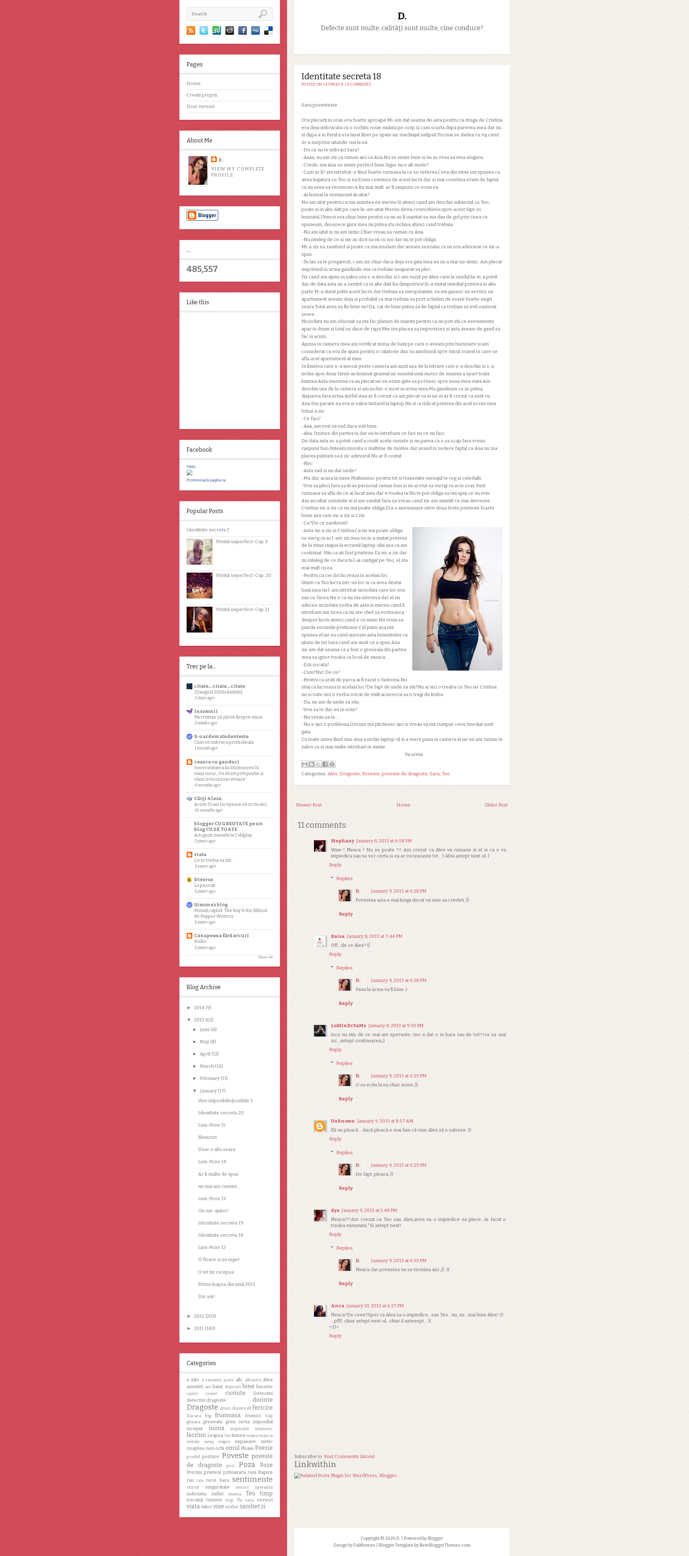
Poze (266, 1465)
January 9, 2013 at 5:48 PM (369, 1210)
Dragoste (202, 1407)
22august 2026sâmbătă (218, 692)
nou (210, 1448)
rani (252, 1472)
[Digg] (255, 33)
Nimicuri (207, 1137)
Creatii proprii (202, 95)
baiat (217, 1386)
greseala (212, 1421)
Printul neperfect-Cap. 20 (243, 575)
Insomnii (206, 711)
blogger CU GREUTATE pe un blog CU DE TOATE (228, 826)
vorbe (231, 1506)
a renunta (211, 1379)
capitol (192, 1393)
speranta (264, 1487)
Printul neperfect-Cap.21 (242, 609)
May (205, 1041)
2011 (199, 1328)
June (205, 1029)
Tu (239, 1500)
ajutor (229, 1380)
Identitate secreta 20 (221, 1112)
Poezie (264, 1447)
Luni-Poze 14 (212, 1161)
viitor (206, 1506)
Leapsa (215, 1435)
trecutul (195, 1500)
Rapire (265, 1472)
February (210, 1078)
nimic (267, 1441)
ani (208, 1386)
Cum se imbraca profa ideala (224, 742)
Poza (247, 1464)
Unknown (343, 1121)
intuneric (264, 1428)
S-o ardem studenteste (221, 736)
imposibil (263, 1421)
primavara (234, 1472)
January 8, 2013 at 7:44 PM (375, 936)
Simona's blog (211, 904)
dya (335, 1210)
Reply (335, 865)
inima (217, 1428)
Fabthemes (364, 1545)
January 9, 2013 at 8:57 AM (385, 1121)
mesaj (209, 1441)
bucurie (264, 1386)
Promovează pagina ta (206, 480)
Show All (265, 957)
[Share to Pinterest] (332, 764)
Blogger (435, 1538)
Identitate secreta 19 (220, 1223)
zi (263, 1506)
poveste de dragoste (404, 773)
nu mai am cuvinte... (219, 1186)
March (207, 1066)
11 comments (359, 85)
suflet (217, 1493)
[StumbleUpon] (216, 33)
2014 (200, 1007)
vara (249, 1500)
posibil (193, 1456)
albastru (253, 1379)
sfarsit (193, 1487)
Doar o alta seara (216, 1149)
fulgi (269, 1416)
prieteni (212, 1472)
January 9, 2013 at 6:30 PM (399, 1260)
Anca (337, 1305)
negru (224, 1441)
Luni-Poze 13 (212, 1198)
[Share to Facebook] (325, 764)
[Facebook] (242, 33)
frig (208, 1415)
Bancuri (233, 1386)
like (228, 1435)
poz (230, 1465)
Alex (268, 1379)
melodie (193, 1441)
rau (190, 1480)
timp (266, 1493)
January (209, 1091)
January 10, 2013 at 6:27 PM (375, 1305)
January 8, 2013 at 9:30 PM (396, 1025)
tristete (214, 1500)
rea (200, 1480)
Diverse (203, 879)
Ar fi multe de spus (218, 1174)
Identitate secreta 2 (208, 529)
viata (200, 854)
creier (211, 1393)
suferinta (196, 1493)
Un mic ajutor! (213, 1210)
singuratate (217, 1487)
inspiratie (239, 1428)
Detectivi (263, 1393)
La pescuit (204, 885)
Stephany (342, 840)
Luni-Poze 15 (212, 1125)
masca (266, 1435)
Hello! (200, 941)
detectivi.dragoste (206, 1400)
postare (210, 1456)
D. (221, 160)
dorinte (263, 1399)
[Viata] (189, 473)
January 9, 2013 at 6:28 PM (399, 891)
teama (234, 1493)
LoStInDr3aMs (348, 1025)
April (205, 1054)
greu (230, 1421)
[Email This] (304, 764)
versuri (265, 1500)
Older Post (496, 805)
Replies (344, 878)
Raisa (337, 936)
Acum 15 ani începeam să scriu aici (230, 804)
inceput (195, 1428)
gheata (193, 1421)
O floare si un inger (219, 1259)
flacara (194, 1415)
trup (229, 1500)
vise (218, 1506)
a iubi (193, 1379)
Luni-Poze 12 (212, 1247)
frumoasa (228, 1415)
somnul (242, 1487)
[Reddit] (229, 33)
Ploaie (247, 1448)
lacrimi (196, 1435)
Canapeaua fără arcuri (221, 935)
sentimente (252, 1479)
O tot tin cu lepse (216, 1272)
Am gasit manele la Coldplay (223, 835)
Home (194, 83)
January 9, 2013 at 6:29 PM (399, 1075)
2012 (199, 1316)
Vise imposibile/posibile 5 (225, 1100)
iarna (244, 1421)
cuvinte (235, 1393)
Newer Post (309, 805)
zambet (249, 1506)
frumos (253, 1415)
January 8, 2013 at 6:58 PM (384, 840)
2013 (199, 1020)
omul (233, 1447)
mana (252, 1435)
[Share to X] (318, 764)
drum (225, 1408)
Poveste (235, 1455)
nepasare (245, 1441)
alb (239, 1379)
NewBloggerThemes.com (444, 1545)
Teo (250, 1493)
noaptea (196, 1448)
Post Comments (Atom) (349, 1456)
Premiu (194, 1472)
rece (211, 1480)
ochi (219, 1448)
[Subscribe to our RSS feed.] (191, 33)
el (249, 1408)
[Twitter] (204, 33)
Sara (224, 1480)
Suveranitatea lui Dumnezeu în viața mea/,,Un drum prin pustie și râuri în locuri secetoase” (228, 773)
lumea (238, 1435)
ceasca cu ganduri (216, 762)
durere (239, 1408)
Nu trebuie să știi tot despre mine (228, 717)
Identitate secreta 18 (220, 1235)
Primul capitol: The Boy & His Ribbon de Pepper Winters (230, 913)
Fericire (262, 1407)
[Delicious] (268, 33)
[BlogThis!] (311, 764)
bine (248, 1386)
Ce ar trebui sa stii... (214, 860)
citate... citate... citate (219, 686)
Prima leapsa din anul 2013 (226, 1284)
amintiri (195, 1386)
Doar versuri (201, 106)
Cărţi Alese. (208, 798)
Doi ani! (206, 1296)
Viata (191, 466)
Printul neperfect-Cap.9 (242, 541)
